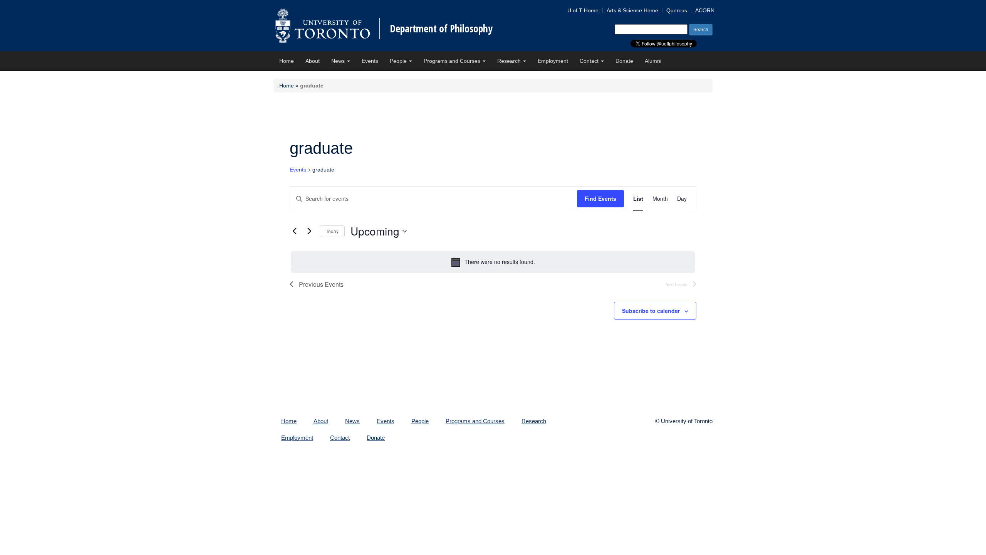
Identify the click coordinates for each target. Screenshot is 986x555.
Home (286, 61)
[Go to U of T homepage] (322, 26)
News (338, 61)
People (399, 61)
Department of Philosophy (441, 28)
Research (509, 61)
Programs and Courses (453, 61)
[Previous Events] (294, 231)
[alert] (493, 262)
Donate (624, 61)
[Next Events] (309, 231)
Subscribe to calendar (651, 310)
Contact (590, 61)
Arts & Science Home (632, 10)
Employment (553, 61)
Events (370, 61)
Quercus (676, 10)
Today (332, 231)
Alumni (653, 61)
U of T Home (583, 10)
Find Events (600, 198)
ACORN (704, 10)
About (312, 61)
